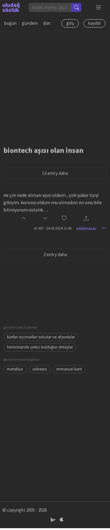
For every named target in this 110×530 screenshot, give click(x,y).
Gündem (30, 23)
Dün (46, 23)
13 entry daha (55, 173)
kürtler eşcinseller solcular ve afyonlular (41, 337)
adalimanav (86, 228)
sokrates (39, 369)
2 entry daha (55, 254)
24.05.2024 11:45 (59, 228)
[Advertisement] (55, 87)
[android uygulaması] (54, 520)
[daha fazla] (98, 7)
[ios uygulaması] (61, 520)
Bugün (10, 23)
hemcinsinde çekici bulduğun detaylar (40, 347)
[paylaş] (86, 219)
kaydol (94, 23)
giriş (70, 23)
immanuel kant (69, 369)
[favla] (64, 218)
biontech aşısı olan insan (43, 150)
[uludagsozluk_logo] (11, 7)
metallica (15, 369)
